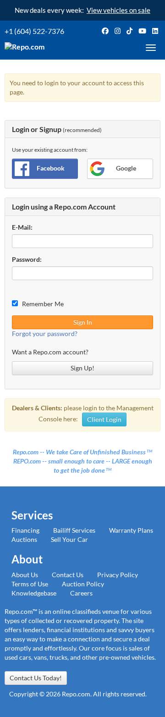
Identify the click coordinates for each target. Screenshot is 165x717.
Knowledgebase (33, 593)
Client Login (104, 419)
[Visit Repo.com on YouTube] (142, 31)
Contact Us (67, 575)
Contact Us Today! (36, 678)
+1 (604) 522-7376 (34, 31)
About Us (24, 575)
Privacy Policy (117, 575)
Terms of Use (29, 584)
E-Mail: (22, 227)
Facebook (51, 168)
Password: (27, 259)
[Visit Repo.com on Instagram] (117, 31)
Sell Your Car (69, 539)
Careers (81, 593)
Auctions (24, 539)
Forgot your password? (44, 333)
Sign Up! (82, 368)
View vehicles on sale (118, 10)
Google (126, 168)
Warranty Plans (131, 530)
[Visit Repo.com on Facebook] (105, 31)
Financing (25, 530)
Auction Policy (83, 584)
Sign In (82, 322)
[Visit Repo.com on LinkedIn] (155, 31)
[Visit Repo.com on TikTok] (129, 31)
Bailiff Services (74, 530)
